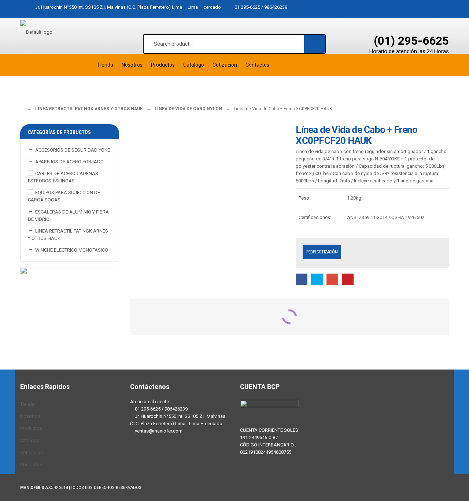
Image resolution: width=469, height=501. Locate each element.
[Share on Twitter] (317, 279)
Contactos (31, 464)
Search (315, 43)
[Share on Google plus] (332, 279)
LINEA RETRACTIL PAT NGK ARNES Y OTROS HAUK (89, 108)
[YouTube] (181, 460)
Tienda (27, 404)
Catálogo (30, 440)
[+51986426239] (159, 460)
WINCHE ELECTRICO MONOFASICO (71, 250)
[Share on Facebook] (301, 279)
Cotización (31, 452)
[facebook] (137, 460)
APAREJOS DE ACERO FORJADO (69, 161)
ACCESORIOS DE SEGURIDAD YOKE (72, 150)
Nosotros (30, 416)
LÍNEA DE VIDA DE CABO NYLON (188, 108)
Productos (31, 428)
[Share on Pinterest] (348, 279)
